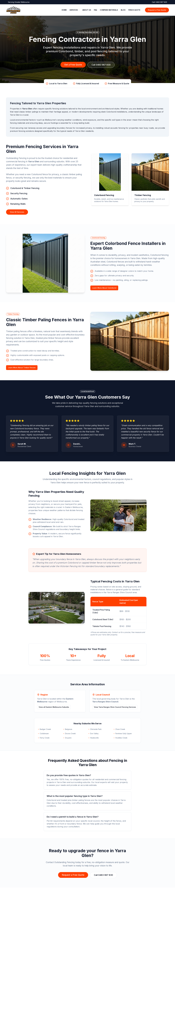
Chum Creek (120, 729)
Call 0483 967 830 (101, 64)
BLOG (123, 10)
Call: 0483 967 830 (159, 2)
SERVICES (74, 10)
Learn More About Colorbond (104, 288)
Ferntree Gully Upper (123, 733)
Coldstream (44, 733)
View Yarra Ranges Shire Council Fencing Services (115, 707)
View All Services (17, 212)
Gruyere (68, 738)
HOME (64, 10)
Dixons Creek (70, 733)
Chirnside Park (96, 729)
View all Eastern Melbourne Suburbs (54, 707)
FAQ (95, 10)
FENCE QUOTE (134, 10)
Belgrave (68, 729)
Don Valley (94, 733)
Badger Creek (45, 729)
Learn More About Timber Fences (22, 368)
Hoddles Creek (121, 738)
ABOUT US (86, 10)
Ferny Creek (45, 738)
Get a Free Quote (73, 64)
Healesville (94, 738)
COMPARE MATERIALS (109, 10)
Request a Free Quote (157, 10)
